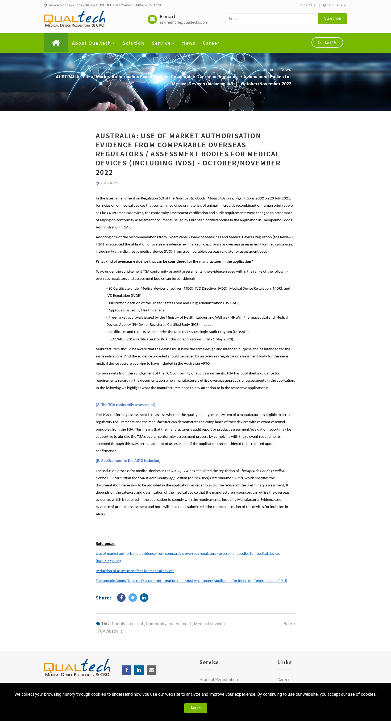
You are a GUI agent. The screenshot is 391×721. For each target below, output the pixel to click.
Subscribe (332, 18)
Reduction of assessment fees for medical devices (135, 571)
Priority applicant (127, 623)
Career (211, 43)
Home (268, 69)
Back (289, 623)
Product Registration (218, 679)
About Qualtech (91, 43)
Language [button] (334, 5)
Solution (133, 43)
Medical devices (209, 623)
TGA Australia (110, 631)
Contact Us (306, 5)
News (189, 43)
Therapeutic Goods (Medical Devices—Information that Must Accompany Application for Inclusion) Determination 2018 (191, 581)
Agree (195, 708)
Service (161, 43)
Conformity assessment (168, 623)
